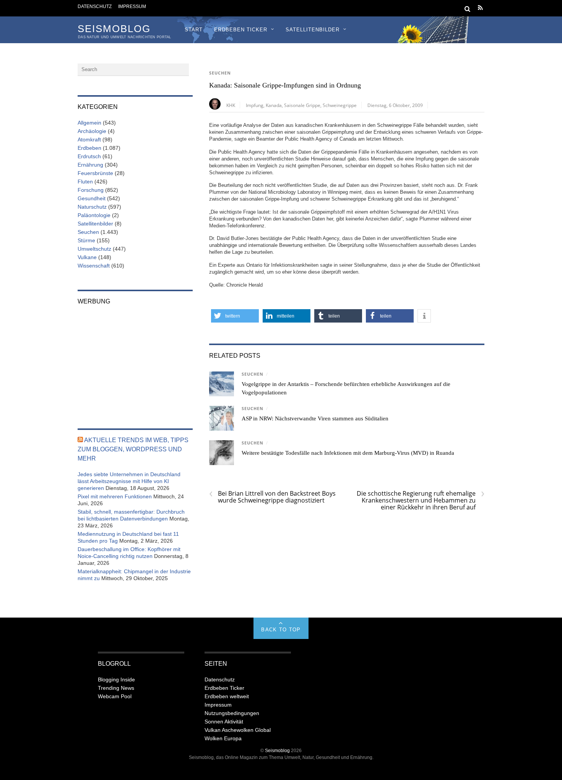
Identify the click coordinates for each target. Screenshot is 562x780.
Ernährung (90, 165)
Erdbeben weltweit (227, 696)
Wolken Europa (223, 738)
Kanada (274, 105)
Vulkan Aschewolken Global (238, 730)
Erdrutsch (89, 156)
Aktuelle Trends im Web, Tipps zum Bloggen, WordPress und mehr (133, 449)
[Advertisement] (135, 361)
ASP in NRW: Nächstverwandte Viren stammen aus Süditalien (315, 418)
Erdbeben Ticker (240, 29)
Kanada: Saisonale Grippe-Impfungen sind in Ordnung (285, 85)
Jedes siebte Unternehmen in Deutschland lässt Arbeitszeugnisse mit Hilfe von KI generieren (129, 481)
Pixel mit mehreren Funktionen (115, 496)
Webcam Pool (115, 696)
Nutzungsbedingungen (232, 713)
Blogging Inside (116, 679)
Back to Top (280, 629)
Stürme (86, 240)
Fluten (85, 181)
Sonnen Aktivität (224, 721)
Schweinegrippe (340, 105)
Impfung (254, 105)
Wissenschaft (94, 266)
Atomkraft (89, 139)
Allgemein (89, 123)
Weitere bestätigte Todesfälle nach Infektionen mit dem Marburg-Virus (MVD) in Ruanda (348, 453)
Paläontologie (94, 215)
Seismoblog (277, 750)
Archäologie (92, 131)
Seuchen (220, 73)
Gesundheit (92, 198)
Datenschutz (95, 6)
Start (194, 29)
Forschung (91, 190)
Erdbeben (89, 148)
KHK (230, 105)
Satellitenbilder (312, 29)
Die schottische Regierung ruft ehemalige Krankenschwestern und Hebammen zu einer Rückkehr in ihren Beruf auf (420, 500)
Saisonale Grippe (302, 105)
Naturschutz (92, 207)
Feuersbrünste (95, 173)
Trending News (116, 688)
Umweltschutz (94, 249)
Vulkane (87, 257)
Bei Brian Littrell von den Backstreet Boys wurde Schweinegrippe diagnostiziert (272, 497)
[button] (235, 316)
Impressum (132, 6)
